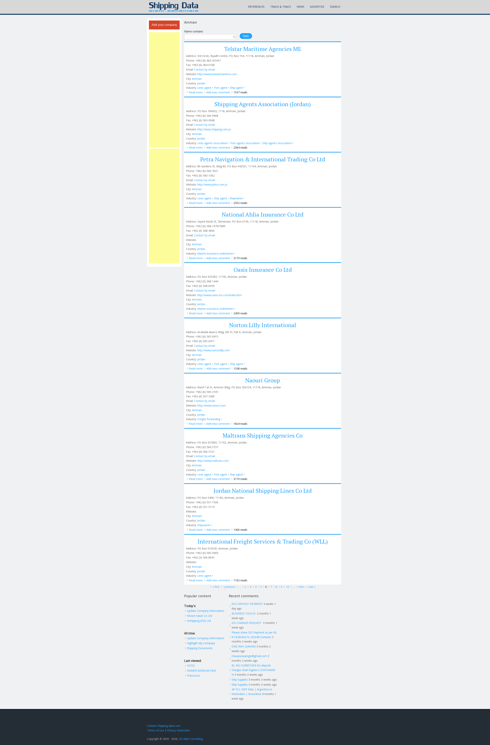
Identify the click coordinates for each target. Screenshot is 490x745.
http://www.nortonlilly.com (213, 350)
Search (335, 6)
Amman (197, 78)
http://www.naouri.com (211, 405)
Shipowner (236, 198)
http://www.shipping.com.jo (214, 129)
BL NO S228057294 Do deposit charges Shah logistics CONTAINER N (253, 670)
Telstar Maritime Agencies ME (262, 49)
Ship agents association (277, 143)
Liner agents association (212, 143)
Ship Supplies (240, 679)
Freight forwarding (208, 419)
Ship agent (236, 88)
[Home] (173, 7)
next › (301, 587)
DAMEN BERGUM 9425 (201, 670)
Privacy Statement (178, 730)
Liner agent (204, 88)
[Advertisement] (164, 89)
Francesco (193, 675)
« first (216, 587)
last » (312, 587)
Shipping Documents (200, 648)
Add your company (164, 24)
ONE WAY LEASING (244, 646)
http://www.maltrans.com (213, 460)
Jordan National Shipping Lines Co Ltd (262, 490)
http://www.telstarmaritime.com (217, 74)
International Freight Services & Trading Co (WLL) (263, 541)
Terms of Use (155, 730)
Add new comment (218, 92)
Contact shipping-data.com (163, 726)
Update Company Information (205, 611)
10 (287, 587)
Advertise (317, 6)
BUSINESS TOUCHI (244, 613)
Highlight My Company (201, 643)
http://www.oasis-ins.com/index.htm (219, 295)
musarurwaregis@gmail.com (249, 656)
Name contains (193, 31)
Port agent (220, 88)
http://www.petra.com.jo (212, 184)
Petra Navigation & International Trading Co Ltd (262, 159)
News (300, 6)
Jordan (201, 83)
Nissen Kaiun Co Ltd (199, 616)
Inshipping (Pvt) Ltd (199, 621)
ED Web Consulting (191, 739)
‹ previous (229, 587)
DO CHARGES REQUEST (247, 623)
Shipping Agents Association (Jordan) (262, 104)
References (256, 6)
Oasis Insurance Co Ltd (263, 270)
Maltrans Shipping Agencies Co (263, 435)
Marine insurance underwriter (215, 253)
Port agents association (245, 143)
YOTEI (191, 665)
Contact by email (204, 69)
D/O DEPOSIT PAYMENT (247, 604)
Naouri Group (262, 380)
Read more (196, 92)
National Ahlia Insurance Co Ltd (263, 214)
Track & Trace (280, 6)
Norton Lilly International (262, 325)
